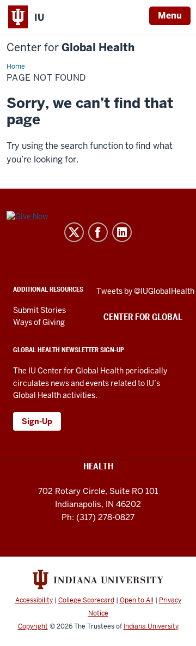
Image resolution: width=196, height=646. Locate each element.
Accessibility (34, 600)
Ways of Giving (39, 322)
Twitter (74, 232)
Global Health (70, 47)
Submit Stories (39, 310)
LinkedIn (122, 232)
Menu (170, 15)
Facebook (98, 232)
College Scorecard (86, 600)
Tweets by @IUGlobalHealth (145, 291)
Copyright (33, 626)
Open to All (137, 600)
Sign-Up (37, 421)
